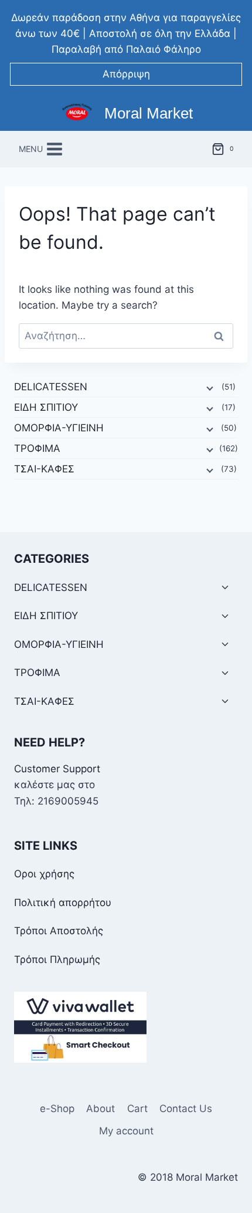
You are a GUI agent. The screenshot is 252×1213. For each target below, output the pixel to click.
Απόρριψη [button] (126, 74)
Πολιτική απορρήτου (62, 902)
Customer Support (57, 769)
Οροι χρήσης (44, 874)
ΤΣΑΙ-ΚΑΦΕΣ (44, 469)
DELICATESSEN (50, 387)
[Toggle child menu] (225, 587)
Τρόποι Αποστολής (58, 931)
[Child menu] (208, 387)
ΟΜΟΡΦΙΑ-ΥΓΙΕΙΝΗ (59, 428)
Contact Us (185, 1108)
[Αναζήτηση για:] (126, 336)
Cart (137, 1108)
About (100, 1108)
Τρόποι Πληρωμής (57, 959)
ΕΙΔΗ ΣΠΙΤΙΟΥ (46, 407)
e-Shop (57, 1108)
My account (126, 1131)
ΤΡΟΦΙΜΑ (37, 448)
